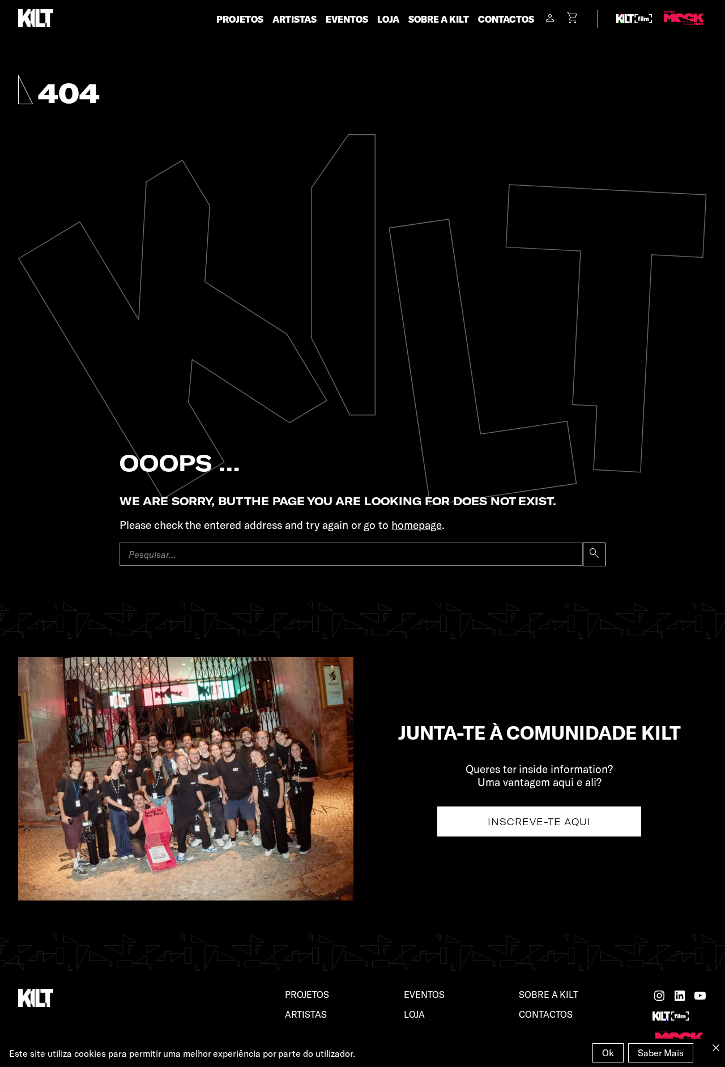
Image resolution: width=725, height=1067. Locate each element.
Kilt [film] (634, 18)
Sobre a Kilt (438, 19)
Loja (388, 19)
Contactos (506, 19)
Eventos (347, 19)
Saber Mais (661, 1052)
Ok (608, 1052)
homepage (416, 524)
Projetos (239, 19)
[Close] (716, 1048)
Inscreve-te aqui (539, 821)
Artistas (294, 19)
